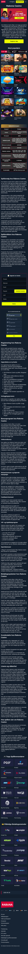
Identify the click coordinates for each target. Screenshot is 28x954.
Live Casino (9, 51)
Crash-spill (15, 51)
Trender (3, 51)
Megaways (22, 51)
